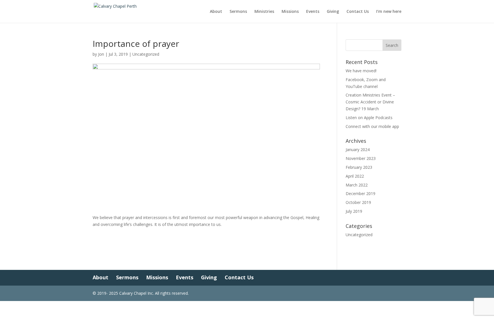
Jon (101, 54)
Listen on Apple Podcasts (369, 117)
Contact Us (357, 11)
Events (312, 11)
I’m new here (388, 11)
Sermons (238, 11)
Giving (333, 11)
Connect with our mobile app (372, 126)
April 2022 (355, 176)
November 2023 (361, 158)
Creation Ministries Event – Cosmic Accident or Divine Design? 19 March (370, 101)
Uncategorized (145, 54)
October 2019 (358, 202)
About (216, 11)
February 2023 (359, 167)
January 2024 (358, 149)
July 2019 (354, 211)
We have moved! (361, 70)
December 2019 (360, 193)
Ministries (264, 11)
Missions (290, 11)
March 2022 (357, 185)
